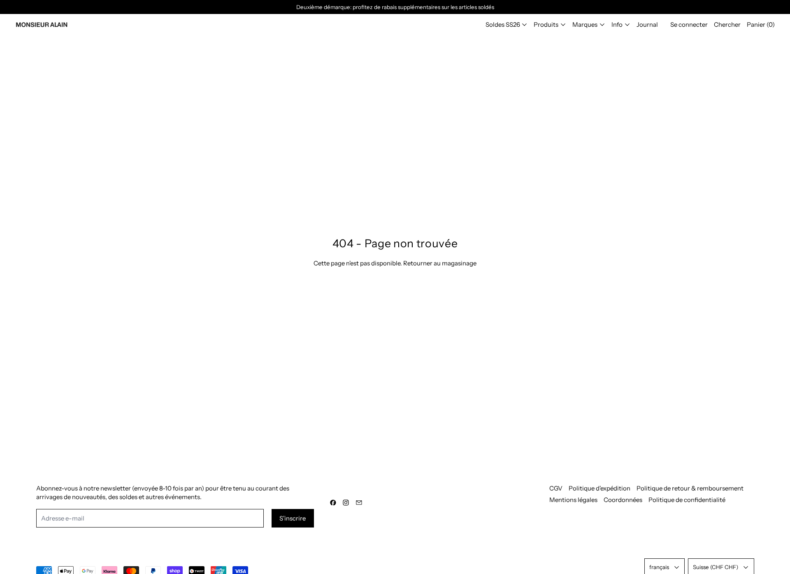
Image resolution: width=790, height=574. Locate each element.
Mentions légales (573, 500)
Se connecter (689, 24)
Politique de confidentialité (686, 500)
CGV (555, 488)
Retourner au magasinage (439, 263)
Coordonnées (623, 500)
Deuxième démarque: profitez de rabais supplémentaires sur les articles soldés (395, 7)
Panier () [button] (761, 24)
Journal (647, 24)
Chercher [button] (727, 24)
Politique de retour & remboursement (690, 488)
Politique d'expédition (599, 488)
